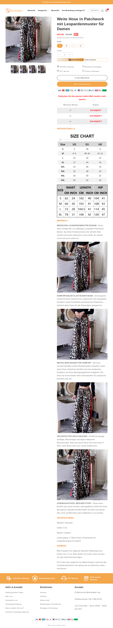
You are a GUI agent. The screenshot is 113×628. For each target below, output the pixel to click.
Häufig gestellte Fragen (14, 592)
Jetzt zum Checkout (82, 84)
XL (81, 46)
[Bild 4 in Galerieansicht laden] (42, 69)
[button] (43, 10)
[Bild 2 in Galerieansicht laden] (24, 69)
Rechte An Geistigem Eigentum (17, 612)
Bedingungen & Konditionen (50, 604)
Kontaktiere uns (11, 600)
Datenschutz (45, 600)
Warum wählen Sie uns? (15, 608)
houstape (62, 625)
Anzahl (59, 51)
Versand (59, 38)
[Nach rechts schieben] (49, 69)
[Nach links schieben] (8, 69)
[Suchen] (98, 10)
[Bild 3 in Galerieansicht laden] (33, 69)
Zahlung (43, 596)
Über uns (9, 596)
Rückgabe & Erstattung (49, 608)
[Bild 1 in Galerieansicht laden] (15, 69)
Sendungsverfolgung (13, 604)
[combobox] (94, 10)
